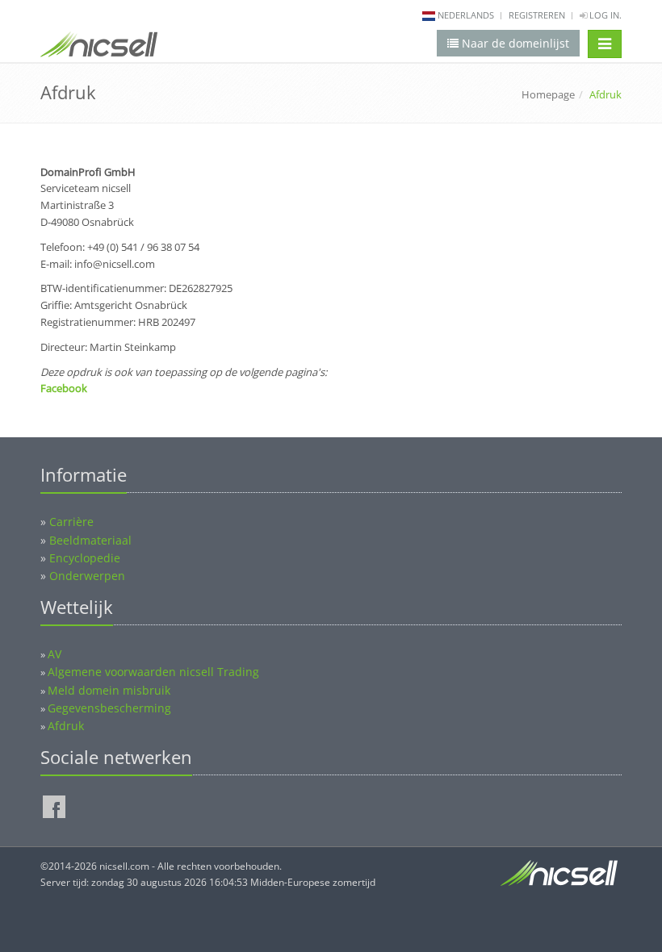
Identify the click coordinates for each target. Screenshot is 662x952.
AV (54, 654)
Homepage (548, 94)
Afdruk (66, 725)
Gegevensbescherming (109, 708)
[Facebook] (54, 806)
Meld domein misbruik (109, 690)
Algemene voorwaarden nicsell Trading (153, 671)
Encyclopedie (84, 558)
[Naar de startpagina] (99, 47)
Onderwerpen (87, 575)
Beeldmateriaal (90, 540)
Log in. (604, 15)
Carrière (71, 521)
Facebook (63, 388)
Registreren (537, 15)
